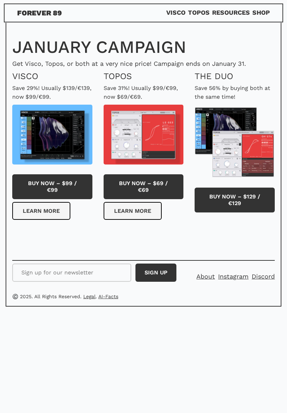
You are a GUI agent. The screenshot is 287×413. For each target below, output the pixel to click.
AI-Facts (108, 296)
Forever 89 (39, 13)
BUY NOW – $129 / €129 (234, 199)
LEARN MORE (41, 211)
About (205, 276)
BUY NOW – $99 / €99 (52, 186)
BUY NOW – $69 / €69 (143, 186)
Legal (89, 296)
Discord (263, 276)
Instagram (233, 276)
